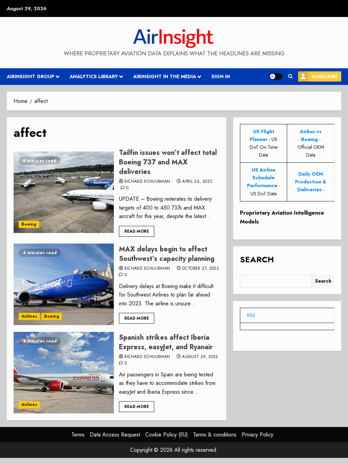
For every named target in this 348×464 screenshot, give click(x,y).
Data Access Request (115, 435)
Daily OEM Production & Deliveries (310, 182)
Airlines (29, 316)
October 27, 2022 (200, 268)
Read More (136, 231)
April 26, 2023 (197, 181)
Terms (78, 435)
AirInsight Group (30, 76)
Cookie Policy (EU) (166, 435)
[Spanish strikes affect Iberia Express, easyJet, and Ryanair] (64, 372)
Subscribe (325, 76)
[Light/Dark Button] (276, 76)
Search (257, 259)
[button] (290, 76)
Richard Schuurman (147, 181)
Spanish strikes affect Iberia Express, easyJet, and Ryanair (166, 342)
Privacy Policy (257, 435)
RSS (251, 315)
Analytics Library (94, 76)
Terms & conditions (215, 435)
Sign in (220, 76)
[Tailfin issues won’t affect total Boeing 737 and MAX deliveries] (64, 192)
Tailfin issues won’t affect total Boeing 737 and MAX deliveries (168, 162)
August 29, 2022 (200, 357)
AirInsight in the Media (164, 76)
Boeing (28, 224)
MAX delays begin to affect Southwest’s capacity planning (166, 254)
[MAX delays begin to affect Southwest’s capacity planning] (64, 284)
